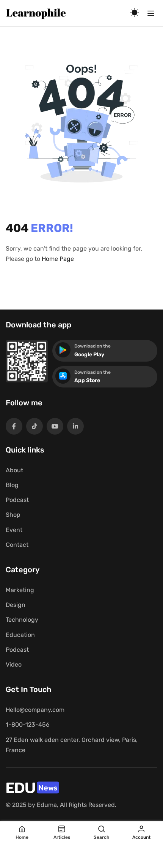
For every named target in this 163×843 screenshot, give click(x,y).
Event (14, 529)
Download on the (92, 346)
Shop (13, 514)
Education (20, 634)
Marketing (20, 590)
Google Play (89, 354)
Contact (17, 544)
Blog (12, 485)
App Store (87, 380)
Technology (22, 619)
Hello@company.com (35, 709)
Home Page (58, 258)
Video (14, 664)
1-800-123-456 (28, 724)
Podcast (17, 499)
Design (15, 604)
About (14, 470)
